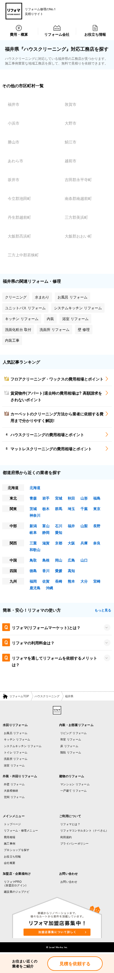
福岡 (33, 581)
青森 (33, 498)
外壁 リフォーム (14, 784)
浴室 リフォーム (14, 765)
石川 (58, 525)
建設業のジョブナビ (16, 892)
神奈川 (35, 515)
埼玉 (71, 508)
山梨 (84, 525)
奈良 (96, 542)
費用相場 (9, 837)
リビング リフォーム (73, 733)
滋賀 (46, 542)
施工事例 (9, 843)
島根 (46, 560)
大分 (84, 581)
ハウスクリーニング (47, 696)
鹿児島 (35, 587)
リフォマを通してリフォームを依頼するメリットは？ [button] (54, 661)
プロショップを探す (16, 850)
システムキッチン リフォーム (23, 746)
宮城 (58, 498)
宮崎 (96, 581)
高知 (71, 570)
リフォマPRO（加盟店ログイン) (14, 883)
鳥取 (33, 560)
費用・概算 (19, 34)
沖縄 (49, 587)
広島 (71, 560)
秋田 (71, 498)
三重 (33, 542)
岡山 (58, 560)
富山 (46, 525)
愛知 (58, 532)
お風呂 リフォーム (15, 733)
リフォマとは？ (70, 824)
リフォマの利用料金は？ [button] (33, 642)
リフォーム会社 (56, 34)
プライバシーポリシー (74, 843)
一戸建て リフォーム (73, 790)
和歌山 (35, 549)
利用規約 (66, 837)
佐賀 (46, 581)
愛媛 (58, 570)
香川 (46, 570)
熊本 (71, 581)
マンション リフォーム (75, 784)
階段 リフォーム (70, 752)
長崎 (58, 581)
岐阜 (33, 532)
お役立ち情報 (95, 34)
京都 (58, 542)
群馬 (58, 508)
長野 (96, 525)
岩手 (46, 498)
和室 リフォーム (70, 739)
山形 (84, 498)
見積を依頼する (74, 963)
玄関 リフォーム (14, 797)
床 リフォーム (69, 746)
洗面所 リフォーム (15, 759)
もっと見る (103, 610)
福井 (71, 525)
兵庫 (84, 542)
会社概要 (9, 863)
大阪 (71, 542)
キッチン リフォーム (17, 739)
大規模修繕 (11, 790)
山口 (84, 560)
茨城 (33, 508)
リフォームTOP (19, 696)
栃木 (46, 508)
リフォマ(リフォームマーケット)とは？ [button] (46, 627)
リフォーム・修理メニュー (21, 830)
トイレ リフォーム (15, 752)
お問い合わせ (68, 882)
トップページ (12, 824)
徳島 (33, 570)
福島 (96, 498)
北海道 (35, 487)
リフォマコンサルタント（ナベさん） (84, 830)
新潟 (33, 525)
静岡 (46, 532)
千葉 (84, 508)
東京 (96, 508)
